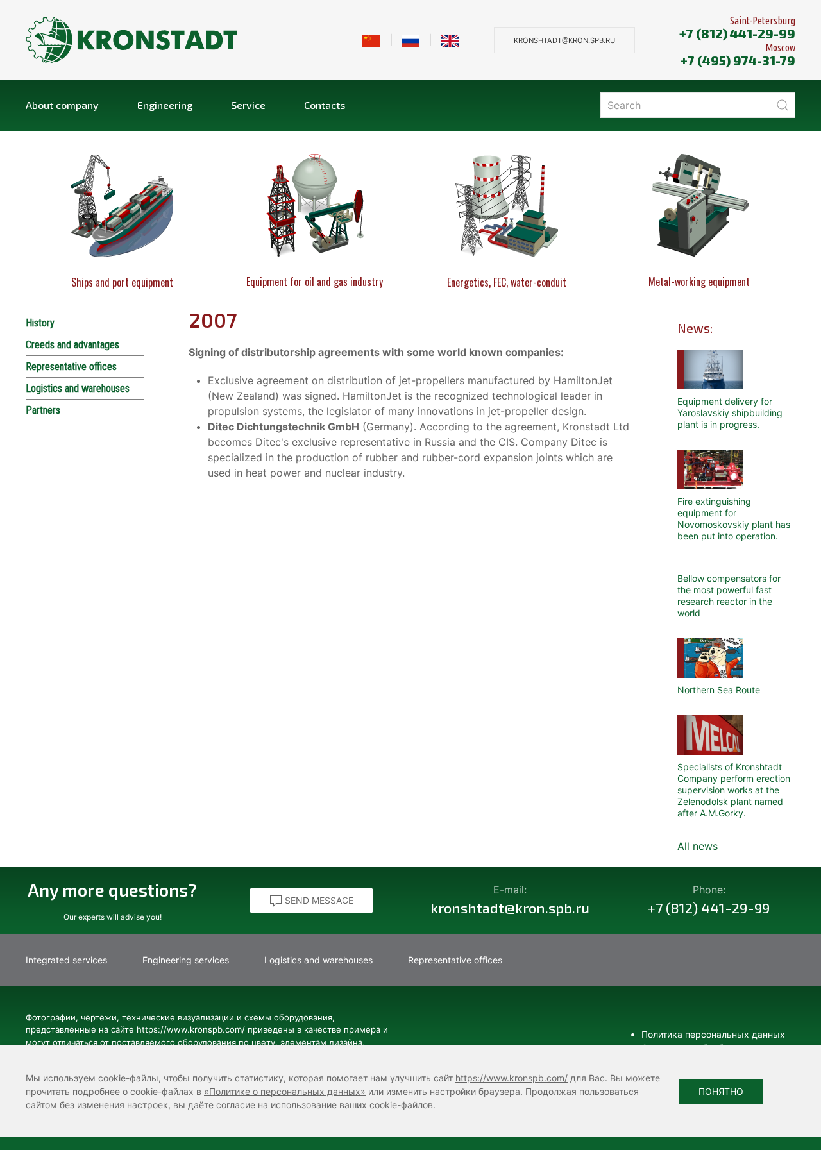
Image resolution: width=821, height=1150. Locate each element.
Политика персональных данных (713, 1034)
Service (248, 105)
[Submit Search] (782, 105)
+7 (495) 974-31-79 (738, 60)
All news (697, 846)
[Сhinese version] (371, 39)
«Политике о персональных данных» (285, 1091)
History (40, 323)
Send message (317, 900)
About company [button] (62, 105)
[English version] (450, 39)
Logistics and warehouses (78, 388)
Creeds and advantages (72, 345)
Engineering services (185, 959)
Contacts (324, 105)
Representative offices (71, 366)
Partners (43, 410)
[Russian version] (410, 39)
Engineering (164, 105)
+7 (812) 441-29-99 (737, 33)
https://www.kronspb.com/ (511, 1077)
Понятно (720, 1091)
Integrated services (66, 959)
